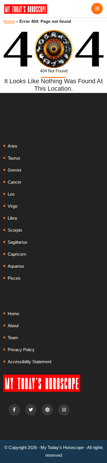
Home (9, 21)
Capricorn (17, 254)
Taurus (14, 158)
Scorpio (15, 230)
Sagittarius (17, 242)
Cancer (14, 182)
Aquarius (16, 266)
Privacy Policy (21, 349)
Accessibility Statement (29, 361)
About (13, 325)
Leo (11, 194)
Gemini (14, 170)
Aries (12, 146)
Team (13, 337)
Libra (12, 218)
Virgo (12, 206)
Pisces (14, 278)
